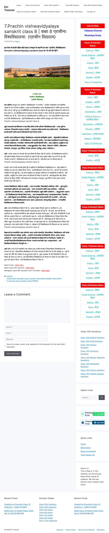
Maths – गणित (93, 63)
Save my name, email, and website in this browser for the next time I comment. (36, 345)
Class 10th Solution (51, 5)
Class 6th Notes (46, 518)
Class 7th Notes (46, 515)
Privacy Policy (70, 530)
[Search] (102, 397)
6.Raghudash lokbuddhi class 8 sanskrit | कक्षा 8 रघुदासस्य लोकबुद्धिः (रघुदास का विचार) (34, 278)
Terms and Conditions (86, 530)
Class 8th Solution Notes (93, 5)
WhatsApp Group (92, 35)
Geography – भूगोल (93, 111)
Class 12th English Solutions (92, 338)
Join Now (101, 414)
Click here (19, 265)
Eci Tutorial (9, 8)
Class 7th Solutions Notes (26, 12)
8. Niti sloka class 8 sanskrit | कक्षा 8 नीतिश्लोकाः (22, 281)
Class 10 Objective (93, 82)
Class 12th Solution (32, 5)
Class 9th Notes (46, 510)
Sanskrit (9, 276)
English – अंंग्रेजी (93, 77)
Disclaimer (101, 530)
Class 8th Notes (46, 512)
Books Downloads (88, 451)
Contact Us (91, 12)
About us (60, 530)
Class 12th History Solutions (92, 370)
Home (19, 5)
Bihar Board (86, 448)
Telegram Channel (93, 30)
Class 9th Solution (72, 5)
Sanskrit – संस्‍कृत (93, 72)
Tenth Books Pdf (88, 455)
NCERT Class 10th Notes (73, 12)
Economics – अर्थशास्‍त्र (93, 124)
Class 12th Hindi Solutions (92, 341)
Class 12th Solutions (47, 504)
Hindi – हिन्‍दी (93, 68)
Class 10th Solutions (48, 507)
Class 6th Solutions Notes (50, 12)
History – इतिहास (93, 107)
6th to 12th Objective (48, 521)
